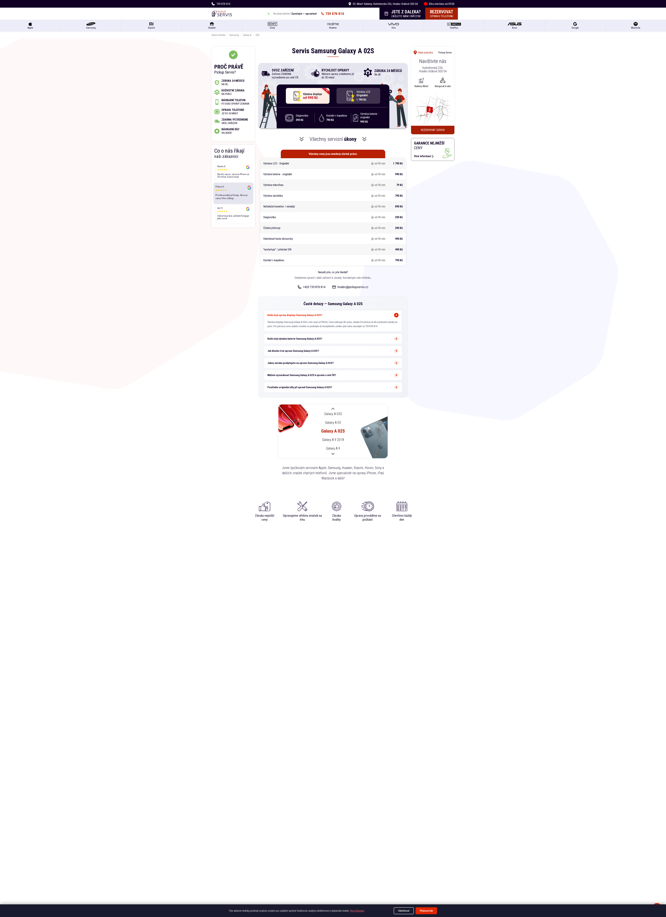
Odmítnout (403, 910)
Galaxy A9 (333, 448)
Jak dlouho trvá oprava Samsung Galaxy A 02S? (293, 350)
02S (257, 35)
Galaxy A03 (333, 422)
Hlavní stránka (218, 35)
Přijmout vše (426, 910)
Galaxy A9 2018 (333, 440)
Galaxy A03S (333, 414)
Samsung (234, 35)
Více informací (357, 910)
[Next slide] (333, 454)
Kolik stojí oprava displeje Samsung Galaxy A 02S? (294, 315)
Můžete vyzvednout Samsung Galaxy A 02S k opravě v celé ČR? (301, 375)
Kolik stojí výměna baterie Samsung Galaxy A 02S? (294, 338)
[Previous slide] (333, 409)
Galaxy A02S (333, 431)
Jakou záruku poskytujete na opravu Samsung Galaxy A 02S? (300, 363)
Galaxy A (247, 35)
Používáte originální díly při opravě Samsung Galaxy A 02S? (299, 387)
